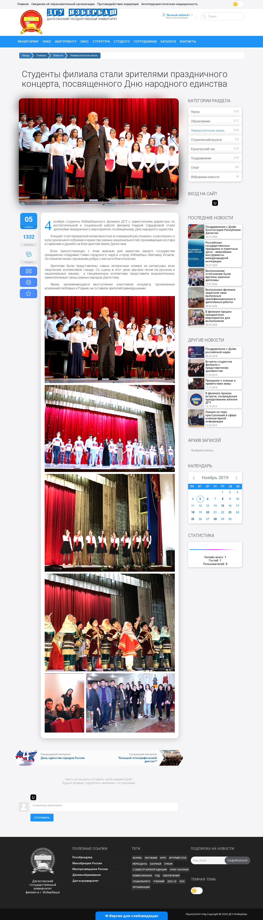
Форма (137, 858)
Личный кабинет (178, 15)
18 (192, 512)
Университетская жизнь (84, 55)
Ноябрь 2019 (215, 477)
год (157, 875)
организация (141, 887)
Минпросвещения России (90, 869)
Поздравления (201, 158)
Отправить (42, 817)
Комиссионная (142, 875)
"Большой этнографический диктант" (137, 759)
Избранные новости (205, 177)
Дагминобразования (86, 875)
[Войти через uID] (33, 797)
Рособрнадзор (82, 857)
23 (229, 512)
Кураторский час (203, 149)
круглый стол (177, 858)
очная (168, 864)
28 (215, 519)
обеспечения (171, 875)
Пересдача (140, 864)
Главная (41, 55)
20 (207, 512)
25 (192, 519)
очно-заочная (179, 869)
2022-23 (171, 881)
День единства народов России (63, 758)
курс (163, 858)
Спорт (195, 167)
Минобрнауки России (87, 863)
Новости (58, 55)
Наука (195, 112)
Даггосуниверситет (85, 881)
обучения (151, 858)
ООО (182, 881)
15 (222, 505)
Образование (200, 121)
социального (141, 881)
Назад (25, 55)
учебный (158, 881)
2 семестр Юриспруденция (150, 869)
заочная (155, 864)
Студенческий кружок (206, 140)
